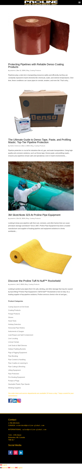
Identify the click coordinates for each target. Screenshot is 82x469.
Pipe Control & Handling (17, 359)
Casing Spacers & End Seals (18, 307)
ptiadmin (13, 70)
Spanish (5, 467)
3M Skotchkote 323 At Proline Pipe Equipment (34, 214)
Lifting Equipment (14, 370)
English (4, 465)
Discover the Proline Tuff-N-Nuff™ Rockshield (34, 280)
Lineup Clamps (13, 342)
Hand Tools (12, 321)
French (12, 467)
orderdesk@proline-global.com (30, 425)
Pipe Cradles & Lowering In (18, 363)
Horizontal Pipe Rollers (16, 328)
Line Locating (13, 338)
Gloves (10, 317)
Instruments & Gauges (16, 331)
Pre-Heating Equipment (16, 377)
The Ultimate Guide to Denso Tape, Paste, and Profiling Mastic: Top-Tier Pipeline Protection (39, 141)
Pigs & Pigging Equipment (17, 352)
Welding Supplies (14, 388)
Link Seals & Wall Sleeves (17, 345)
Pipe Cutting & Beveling (16, 366)
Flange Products (14, 314)
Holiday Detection (14, 324)
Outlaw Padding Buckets (17, 349)
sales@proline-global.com (34, 430)
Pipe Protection (13, 374)
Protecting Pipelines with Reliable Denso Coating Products (36, 65)
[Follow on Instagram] (15, 452)
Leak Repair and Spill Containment (20, 335)
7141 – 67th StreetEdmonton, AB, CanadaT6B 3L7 (16, 437)
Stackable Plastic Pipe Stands (19, 384)
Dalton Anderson (15, 146)
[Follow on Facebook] (10, 452)
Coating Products (35, 70)
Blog (27, 70)
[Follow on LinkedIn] (21, 452)
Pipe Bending (13, 356)
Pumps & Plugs (13, 381)
